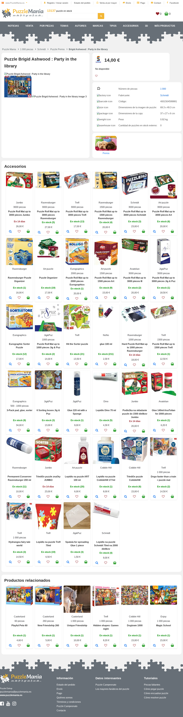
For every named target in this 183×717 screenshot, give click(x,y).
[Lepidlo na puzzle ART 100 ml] (68, 497)
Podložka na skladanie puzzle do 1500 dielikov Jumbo (134, 413)
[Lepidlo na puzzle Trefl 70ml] (39, 562)
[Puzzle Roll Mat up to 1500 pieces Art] (97, 298)
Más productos (165, 26)
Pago (142, 3)
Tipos (113, 26)
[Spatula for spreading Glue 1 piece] (68, 562)
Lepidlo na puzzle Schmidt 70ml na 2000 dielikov (106, 545)
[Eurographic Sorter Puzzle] (10, 364)
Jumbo (19, 202)
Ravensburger (48, 202)
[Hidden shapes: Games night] (97, 646)
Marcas (98, 26)
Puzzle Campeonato (67, 706)
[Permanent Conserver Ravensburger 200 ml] (10, 497)
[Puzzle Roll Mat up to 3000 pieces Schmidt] (125, 232)
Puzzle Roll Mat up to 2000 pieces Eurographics (77, 281)
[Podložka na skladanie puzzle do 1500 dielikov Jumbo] (125, 431)
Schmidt (41, 49)
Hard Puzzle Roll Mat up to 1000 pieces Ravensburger (135, 347)
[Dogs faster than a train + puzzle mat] (154, 497)
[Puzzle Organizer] (39, 298)
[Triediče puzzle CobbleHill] (125, 497)
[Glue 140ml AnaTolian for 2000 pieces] (154, 430)
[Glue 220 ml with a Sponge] (68, 430)
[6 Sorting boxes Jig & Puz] (39, 430)
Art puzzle (163, 202)
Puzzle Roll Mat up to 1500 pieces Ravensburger (106, 215)
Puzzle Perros (57, 49)
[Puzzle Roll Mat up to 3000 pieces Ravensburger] (39, 232)
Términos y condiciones (69, 702)
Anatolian (135, 269)
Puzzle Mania (9, 49)
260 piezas (48, 621)
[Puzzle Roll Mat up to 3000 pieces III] (125, 298)
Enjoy (163, 616)
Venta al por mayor (108, 3)
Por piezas (47, 26)
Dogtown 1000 (135, 625)
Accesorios (131, 26)
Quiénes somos (64, 697)
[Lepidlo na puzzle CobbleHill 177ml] (97, 497)
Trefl (77, 202)
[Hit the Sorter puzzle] (68, 364)
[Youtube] (8, 705)
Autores (80, 26)
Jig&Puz (163, 269)
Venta (29, 26)
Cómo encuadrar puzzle (156, 693)
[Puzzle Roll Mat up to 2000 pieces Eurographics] (68, 299)
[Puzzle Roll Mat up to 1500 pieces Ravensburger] (97, 232)
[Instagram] (14, 705)
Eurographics (77, 269)
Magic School (163, 625)
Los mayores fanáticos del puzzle (112, 689)
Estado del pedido (82, 3)
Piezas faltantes (152, 685)
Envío (128, 3)
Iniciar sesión (62, 3)
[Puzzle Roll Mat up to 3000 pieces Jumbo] (10, 232)
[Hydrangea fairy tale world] (10, 562)
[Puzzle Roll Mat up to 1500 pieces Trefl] (154, 364)
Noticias (13, 26)
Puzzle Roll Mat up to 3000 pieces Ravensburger (48, 215)
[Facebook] (2, 705)
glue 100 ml (106, 344)
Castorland (19, 616)
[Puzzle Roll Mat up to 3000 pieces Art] (154, 232)
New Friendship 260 (48, 625)
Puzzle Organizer (48, 278)
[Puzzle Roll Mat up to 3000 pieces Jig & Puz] (154, 298)
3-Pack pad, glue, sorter (19, 410)
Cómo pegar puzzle (154, 689)
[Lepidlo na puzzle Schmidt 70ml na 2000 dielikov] (97, 563)
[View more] (19, 188)
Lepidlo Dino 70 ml (106, 410)
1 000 (163, 89)
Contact (157, 3)
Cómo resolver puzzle (155, 697)
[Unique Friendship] (68, 646)
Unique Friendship (77, 625)
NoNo (106, 335)
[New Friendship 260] (39, 646)
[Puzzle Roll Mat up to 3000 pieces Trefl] (68, 232)
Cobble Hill (106, 468)
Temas (64, 26)
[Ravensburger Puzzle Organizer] (10, 298)
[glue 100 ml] (97, 364)
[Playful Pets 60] (10, 646)
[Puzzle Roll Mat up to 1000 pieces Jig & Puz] (39, 364)
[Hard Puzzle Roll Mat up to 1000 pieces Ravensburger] (125, 365)
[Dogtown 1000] (125, 646)
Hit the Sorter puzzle (77, 344)
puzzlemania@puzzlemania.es (15, 692)
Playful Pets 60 (19, 625)
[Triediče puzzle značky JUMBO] (39, 497)
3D (146, 26)
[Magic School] (154, 646)
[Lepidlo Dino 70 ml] (97, 430)
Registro (51, 3)
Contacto (61, 710)
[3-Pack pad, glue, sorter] (10, 430)
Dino (106, 401)
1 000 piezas (26, 49)
